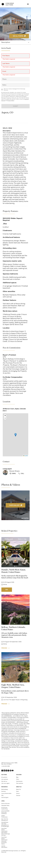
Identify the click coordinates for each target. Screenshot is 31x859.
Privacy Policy (10, 100)
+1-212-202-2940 (5, 766)
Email (14, 473)
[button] (15, 435)
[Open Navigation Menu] (28, 4)
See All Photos (18, 36)
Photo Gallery (14, 505)
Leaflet (26, 455)
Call (22, 473)
